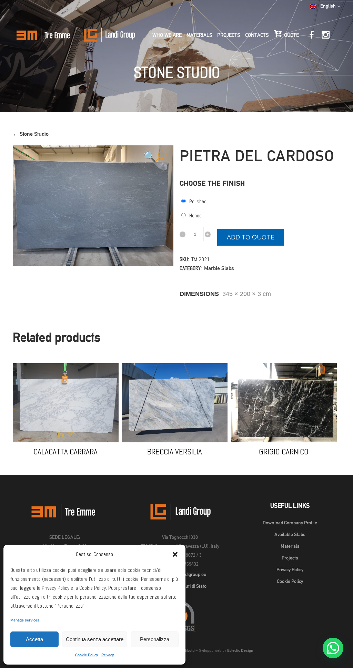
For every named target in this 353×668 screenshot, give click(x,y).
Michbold (186, 650)
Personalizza (154, 639)
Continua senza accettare (94, 639)
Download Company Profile (290, 522)
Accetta (34, 639)
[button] (175, 554)
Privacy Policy (289, 569)
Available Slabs (289, 534)
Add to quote (250, 237)
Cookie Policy (86, 654)
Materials (290, 546)
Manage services (24, 620)
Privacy (107, 654)
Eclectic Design (240, 650)
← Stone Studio (31, 134)
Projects (290, 558)
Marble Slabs (219, 268)
